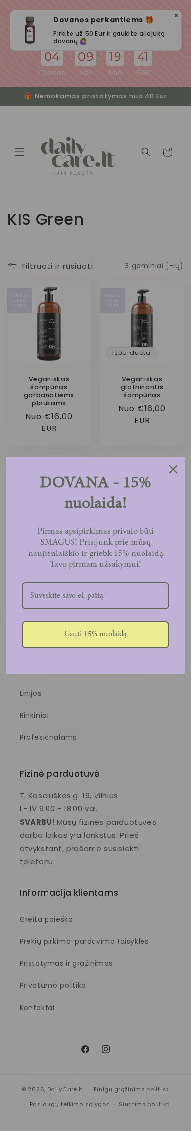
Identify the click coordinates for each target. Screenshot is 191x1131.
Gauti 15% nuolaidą (95, 634)
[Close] (173, 469)
